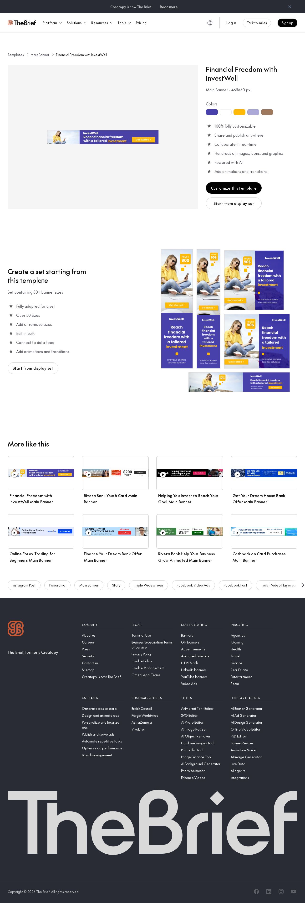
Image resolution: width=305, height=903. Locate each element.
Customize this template (234, 188)
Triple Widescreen (148, 585)
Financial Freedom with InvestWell (81, 54)
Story (116, 585)
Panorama (57, 585)
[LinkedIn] (269, 891)
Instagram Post (24, 585)
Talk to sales (257, 22)
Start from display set (234, 203)
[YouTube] (293, 891)
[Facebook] (256, 891)
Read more (169, 6)
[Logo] (16, 629)
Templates (16, 54)
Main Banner (39, 54)
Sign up (287, 22)
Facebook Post (235, 585)
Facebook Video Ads (193, 585)
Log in (231, 22)
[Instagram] (281, 891)
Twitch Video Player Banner (282, 585)
